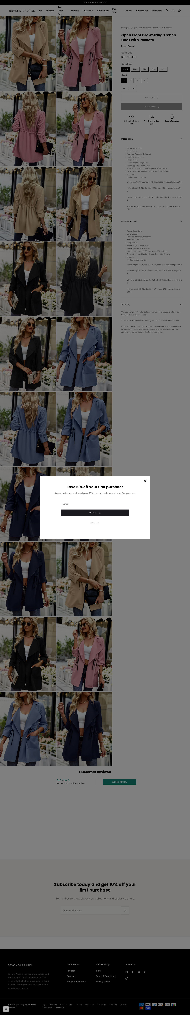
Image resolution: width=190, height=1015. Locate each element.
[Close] (145, 481)
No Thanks (95, 523)
